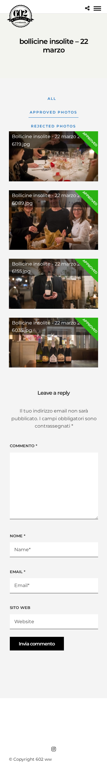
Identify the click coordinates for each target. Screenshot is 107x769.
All (52, 98)
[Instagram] (53, 749)
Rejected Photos (53, 126)
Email (17, 571)
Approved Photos (53, 112)
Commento (23, 445)
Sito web (20, 607)
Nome (17, 535)
